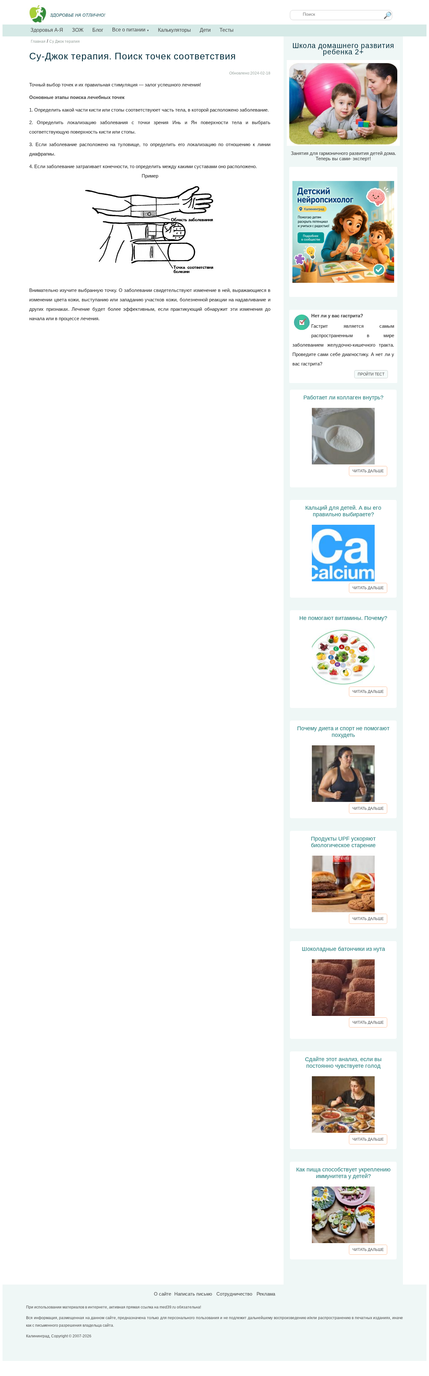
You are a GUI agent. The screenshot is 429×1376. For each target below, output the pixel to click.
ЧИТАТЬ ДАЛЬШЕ (368, 471)
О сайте (162, 1294)
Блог (97, 30)
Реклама (266, 1294)
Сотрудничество (234, 1294)
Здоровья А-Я (46, 30)
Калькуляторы (174, 30)
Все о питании (130, 29)
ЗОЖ (78, 30)
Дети (205, 30)
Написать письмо (193, 1294)
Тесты (227, 30)
